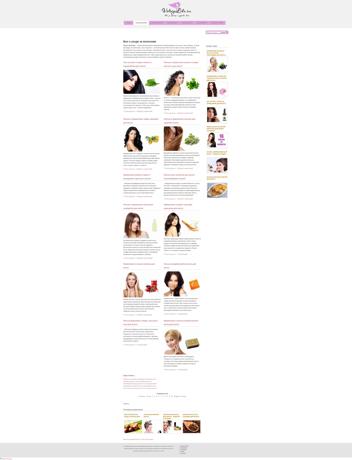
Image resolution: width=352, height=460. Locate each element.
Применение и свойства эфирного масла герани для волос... (216, 78)
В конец (183, 396)
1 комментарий (182, 254)
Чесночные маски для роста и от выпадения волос (141, 388)
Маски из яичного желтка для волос (217, 178)
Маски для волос (187, 22)
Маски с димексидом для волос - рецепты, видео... (217, 153)
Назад (148, 396)
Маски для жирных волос (151, 415)
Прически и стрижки (217, 22)
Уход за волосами (141, 22)
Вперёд (176, 396)
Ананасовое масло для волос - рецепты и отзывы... (171, 416)
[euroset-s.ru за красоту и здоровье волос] (176, 9)
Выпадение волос (172, 22)
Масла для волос (202, 22)
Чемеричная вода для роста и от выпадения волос (141, 383)
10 (172, 396)
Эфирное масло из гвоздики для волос (191, 415)
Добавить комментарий (145, 111)
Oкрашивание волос (157, 22)
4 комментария (182, 369)
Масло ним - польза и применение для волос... (217, 102)
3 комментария (182, 314)
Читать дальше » (130, 111)
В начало (142, 396)
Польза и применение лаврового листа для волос (140, 379)
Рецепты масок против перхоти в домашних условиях (216, 129)
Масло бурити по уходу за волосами (132, 415)
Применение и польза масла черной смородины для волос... (217, 53)
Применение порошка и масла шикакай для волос (140, 386)
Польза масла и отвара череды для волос (138, 381)
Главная (128, 22)
